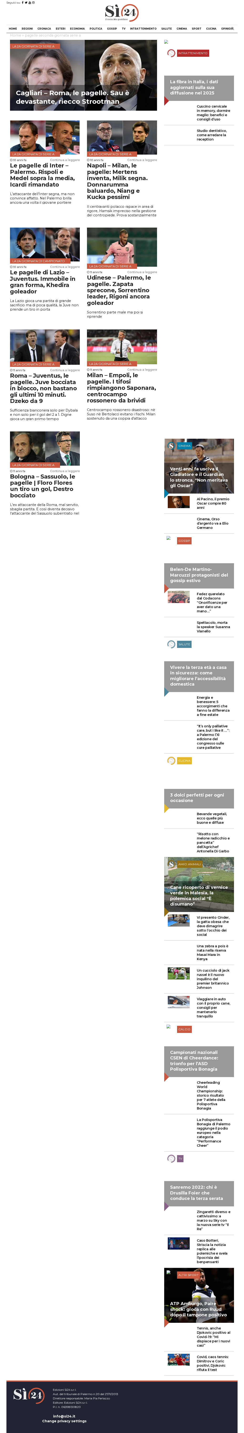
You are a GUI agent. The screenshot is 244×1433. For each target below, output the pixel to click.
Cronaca (44, 28)
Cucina (211, 28)
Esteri (60, 28)
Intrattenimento (143, 28)
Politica (96, 28)
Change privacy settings (64, 1421)
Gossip (112, 28)
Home (13, 28)
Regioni (27, 28)
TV (123, 28)
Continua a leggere (65, 160)
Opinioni (227, 28)
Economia (77, 28)
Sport (196, 28)
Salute (166, 28)
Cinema (182, 28)
